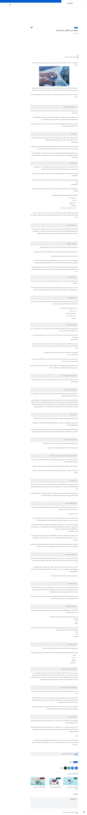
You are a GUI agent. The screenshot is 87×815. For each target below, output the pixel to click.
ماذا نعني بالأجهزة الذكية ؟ (55, 787)
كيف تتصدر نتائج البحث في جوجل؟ (72, 788)
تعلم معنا (70, 3)
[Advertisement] (43, 17)
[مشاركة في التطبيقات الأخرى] (61, 768)
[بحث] (10, 5)
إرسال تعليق (73, 799)
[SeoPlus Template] (77, 812)
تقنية (76, 27)
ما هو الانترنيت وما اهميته (39, 787)
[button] (72, 768)
